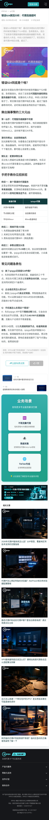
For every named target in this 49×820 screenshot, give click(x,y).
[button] (45, 4)
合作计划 (5, 779)
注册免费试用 (18, 363)
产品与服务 (6, 766)
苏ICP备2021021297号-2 (24, 813)
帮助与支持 (6, 773)
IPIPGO (4, 11)
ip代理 (12, 11)
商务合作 (5, 785)
